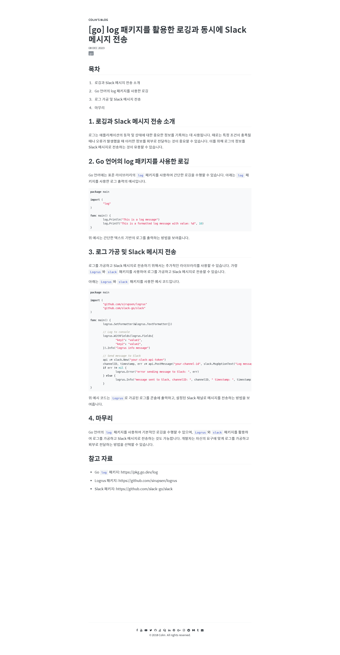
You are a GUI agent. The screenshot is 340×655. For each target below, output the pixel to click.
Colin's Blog (98, 20)
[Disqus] (170, 560)
